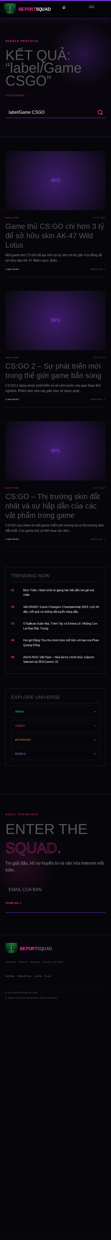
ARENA (55, 711)
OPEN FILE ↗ (98, 269)
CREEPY (55, 726)
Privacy (47, 976)
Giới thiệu (9, 976)
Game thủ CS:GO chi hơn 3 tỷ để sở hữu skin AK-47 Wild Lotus (54, 235)
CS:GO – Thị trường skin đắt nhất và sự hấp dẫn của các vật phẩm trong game (52, 506)
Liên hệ (37, 976)
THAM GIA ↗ (13, 903)
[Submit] (100, 112)
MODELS (55, 754)
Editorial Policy (24, 976)
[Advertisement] (55, 1069)
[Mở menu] (91, 7)
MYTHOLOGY (55, 740)
